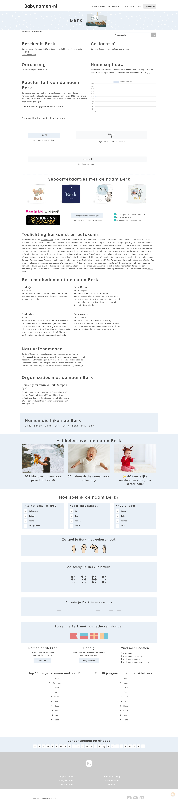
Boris (56, 692)
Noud (125, 706)
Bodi (57, 706)
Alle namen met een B (132, 656)
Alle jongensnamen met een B (136, 662)
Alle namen (127, 653)
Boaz (57, 687)
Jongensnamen (98, 6)
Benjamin (57, 682)
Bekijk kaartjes (89, 660)
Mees (126, 692)
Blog (140, 6)
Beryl (75, 425)
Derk (91, 425)
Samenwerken (112, 780)
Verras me (42, 660)
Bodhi (56, 696)
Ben (56, 715)
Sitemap (112, 784)
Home (24, 31)
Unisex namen (129, 6)
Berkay (147, 260)
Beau (57, 701)
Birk (83, 425)
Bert (57, 425)
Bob (57, 710)
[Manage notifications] (173, 794)
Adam (125, 710)
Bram (56, 678)
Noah (126, 678)
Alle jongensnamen (131, 659)
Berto (66, 425)
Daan (126, 715)
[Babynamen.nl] (89, 763)
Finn (126, 696)
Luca (126, 687)
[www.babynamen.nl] (41, 6)
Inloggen (149, 6)
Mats (126, 719)
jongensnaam (47, 239)
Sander (150, 268)
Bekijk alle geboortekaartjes (87, 215)
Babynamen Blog (112, 776)
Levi (126, 701)
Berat (28, 425)
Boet (57, 719)
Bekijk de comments (87, 164)
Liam (126, 682)
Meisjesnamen (114, 6)
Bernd (48, 425)
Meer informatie (29, 54)
